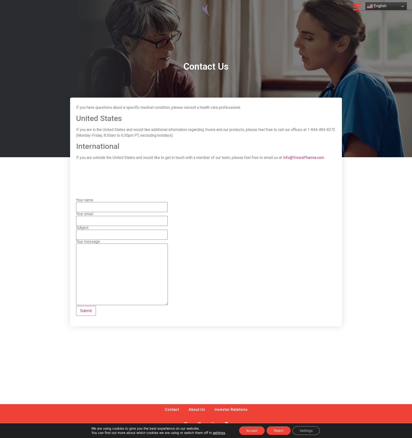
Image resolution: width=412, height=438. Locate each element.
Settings (306, 430)
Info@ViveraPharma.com (303, 157)
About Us (197, 409)
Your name (84, 200)
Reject (278, 430)
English (379, 6)
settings (219, 433)
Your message (88, 242)
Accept (252, 430)
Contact (172, 409)
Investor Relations (231, 409)
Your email (84, 214)
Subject (82, 228)
